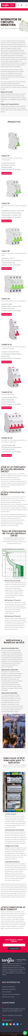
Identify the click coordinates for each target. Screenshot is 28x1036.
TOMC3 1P (5, 156)
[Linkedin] (17, 1024)
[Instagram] (21, 1024)
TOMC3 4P (5, 299)
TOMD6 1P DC (6, 344)
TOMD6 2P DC (7, 392)
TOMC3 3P (5, 251)
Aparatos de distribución (11, 28)
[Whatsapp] (7, 1024)
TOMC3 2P (5, 203)
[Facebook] (14, 1024)
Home (2, 28)
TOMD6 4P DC (7, 438)
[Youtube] (10, 1024)
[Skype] (3, 1024)
